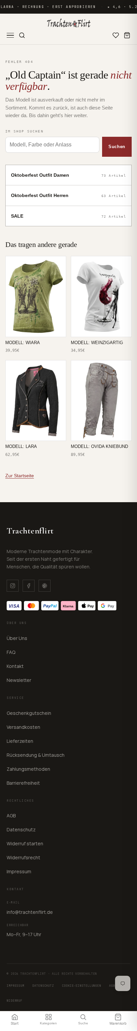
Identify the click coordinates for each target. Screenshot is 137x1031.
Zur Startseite (19, 475)
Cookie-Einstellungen (81, 986)
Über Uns (17, 638)
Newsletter (19, 680)
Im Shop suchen (24, 131)
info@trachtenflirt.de (30, 912)
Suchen (116, 146)
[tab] (14, 1019)
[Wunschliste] (115, 35)
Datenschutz (21, 829)
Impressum (19, 871)
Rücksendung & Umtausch (36, 755)
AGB (11, 815)
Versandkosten (23, 727)
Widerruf (14, 1001)
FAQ (11, 652)
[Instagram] (13, 586)
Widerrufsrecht (23, 857)
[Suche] (22, 35)
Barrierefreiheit (23, 783)
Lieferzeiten (20, 741)
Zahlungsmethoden (28, 769)
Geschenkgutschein (29, 713)
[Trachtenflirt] (69, 23)
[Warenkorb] (127, 35)
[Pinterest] (45, 586)
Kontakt (15, 666)
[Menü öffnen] (10, 35)
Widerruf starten (25, 843)
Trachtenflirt (30, 530)
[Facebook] (29, 586)
